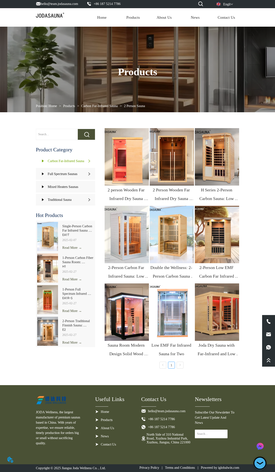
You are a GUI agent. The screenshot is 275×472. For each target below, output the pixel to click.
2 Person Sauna (134, 106)
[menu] (164, 17)
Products (69, 106)
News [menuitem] (195, 17)
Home (53, 106)
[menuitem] (133, 17)
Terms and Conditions (180, 467)
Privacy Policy (149, 467)
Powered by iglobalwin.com (220, 467)
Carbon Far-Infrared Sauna (99, 106)
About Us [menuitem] (164, 17)
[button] (133, 17)
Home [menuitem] (102, 17)
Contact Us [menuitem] (226, 17)
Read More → (72, 247)
